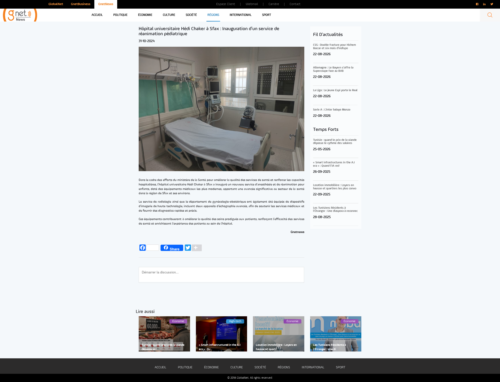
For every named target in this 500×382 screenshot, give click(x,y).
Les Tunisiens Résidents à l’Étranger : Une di (329, 347)
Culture (169, 15)
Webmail (252, 4)
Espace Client (225, 4)
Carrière (274, 4)
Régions (213, 15)
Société (191, 15)
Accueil (97, 15)
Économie (145, 15)
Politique (120, 15)
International (241, 15)
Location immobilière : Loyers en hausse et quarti (276, 347)
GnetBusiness (80, 4)
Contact (295, 4)
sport (266, 15)
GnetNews (105, 4)
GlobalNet (55, 4)
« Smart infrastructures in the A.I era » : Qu (219, 347)
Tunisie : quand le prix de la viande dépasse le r (163, 347)
